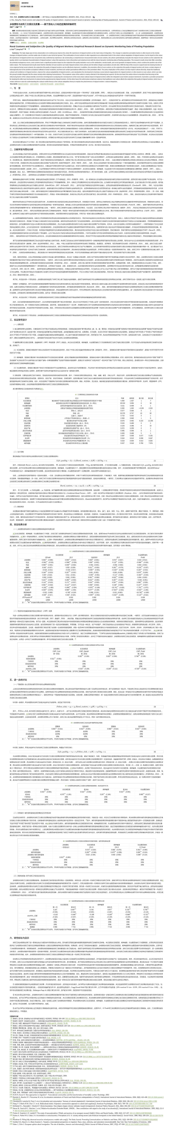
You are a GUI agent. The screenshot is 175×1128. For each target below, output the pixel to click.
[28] (11, 1082)
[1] (11, 1018)
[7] (11, 1032)
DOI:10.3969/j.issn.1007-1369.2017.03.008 (83, 1088)
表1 (42, 389)
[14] (11, 1049)
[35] (11, 1101)
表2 (14, 534)
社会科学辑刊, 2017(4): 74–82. (58, 1071)
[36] (11, 1103)
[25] (11, 1075)
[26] (11, 1078)
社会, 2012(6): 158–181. (78, 1080)
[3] (11, 1023)
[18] (11, 1059)
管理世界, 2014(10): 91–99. (61, 1059)
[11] (11, 1042)
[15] (11, 1052)
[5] (11, 1028)
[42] (11, 1122)
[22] (11, 1068)
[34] (11, 1097)
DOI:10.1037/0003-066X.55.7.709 (140, 1104)
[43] (11, 1124)
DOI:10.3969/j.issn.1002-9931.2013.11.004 (86, 1052)
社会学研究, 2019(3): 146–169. (59, 1033)
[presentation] (81, 461)
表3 (156, 630)
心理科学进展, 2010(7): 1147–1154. (71, 1064)
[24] (11, 1073)
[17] (11, 1056)
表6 (48, 823)
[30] (11, 1087)
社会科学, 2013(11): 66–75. (64, 1092)
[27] (11, 1080)
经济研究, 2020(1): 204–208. (82, 1045)
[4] (11, 1025)
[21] (11, 1066)
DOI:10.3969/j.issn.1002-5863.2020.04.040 (80, 1019)
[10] (11, 1040)
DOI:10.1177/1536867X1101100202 (145, 1119)
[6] (11, 1030)
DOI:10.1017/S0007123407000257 (137, 1124)
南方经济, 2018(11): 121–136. (90, 1090)
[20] (11, 1063)
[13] (11, 1047)
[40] (11, 1115)
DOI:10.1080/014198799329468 (141, 1113)
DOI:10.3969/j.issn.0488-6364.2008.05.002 (97, 1083)
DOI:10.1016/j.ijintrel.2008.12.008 (145, 1101)
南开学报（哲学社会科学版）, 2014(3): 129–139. (73, 1040)
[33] (11, 1094)
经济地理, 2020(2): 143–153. (71, 1035)
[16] (11, 1054)
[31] (11, 1090)
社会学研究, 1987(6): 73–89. (83, 1049)
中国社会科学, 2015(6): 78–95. (57, 1023)
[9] (11, 1037)
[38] (11, 1108)
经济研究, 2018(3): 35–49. (72, 1021)
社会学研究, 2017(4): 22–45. (92, 1069)
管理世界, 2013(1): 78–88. (69, 1066)
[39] (11, 1113)
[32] (11, 1092)
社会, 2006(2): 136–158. (60, 1030)
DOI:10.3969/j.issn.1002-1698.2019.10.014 (85, 1026)
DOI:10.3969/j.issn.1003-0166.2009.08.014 (73, 1061)
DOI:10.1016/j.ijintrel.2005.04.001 (26, 1111)
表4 (27, 714)
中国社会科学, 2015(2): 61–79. (51, 1078)
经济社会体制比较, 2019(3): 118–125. (86, 1042)
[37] (11, 1106)
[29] (11, 1085)
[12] (11, 1044)
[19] (11, 1061)
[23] (11, 1071)
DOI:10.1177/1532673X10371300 (142, 1106)
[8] (11, 1035)
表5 (71, 768)
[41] (11, 1119)
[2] (11, 1021)
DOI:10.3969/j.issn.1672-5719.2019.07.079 (97, 1057)
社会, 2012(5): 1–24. (54, 1038)
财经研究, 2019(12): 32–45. (89, 1047)
